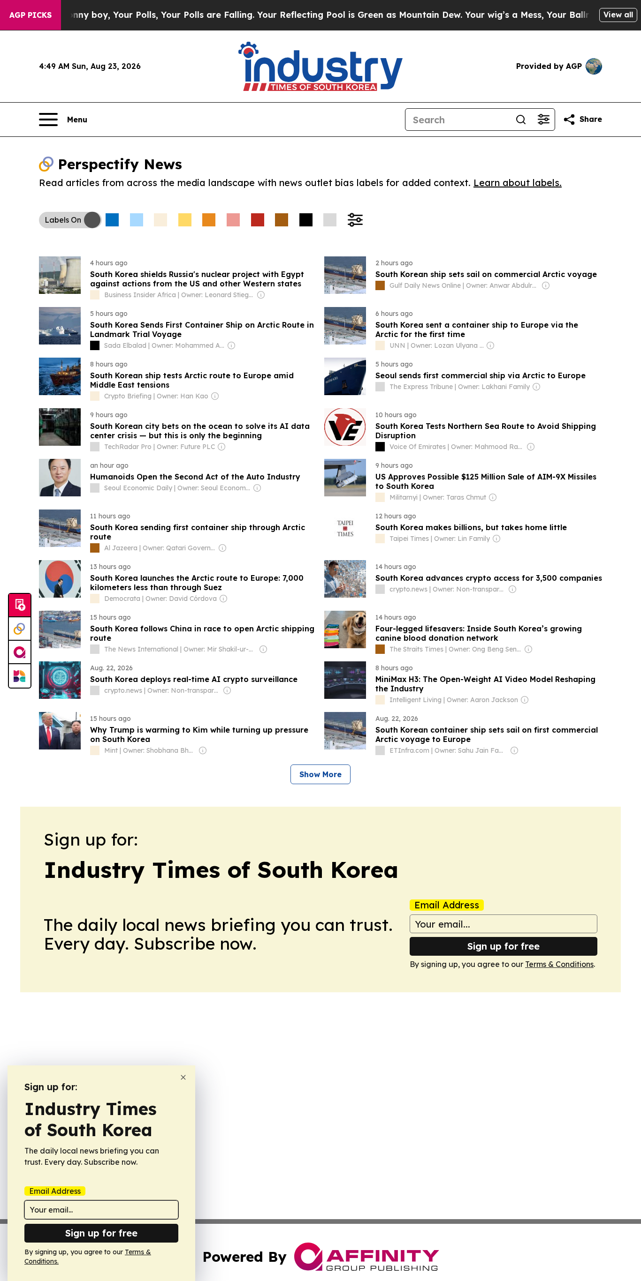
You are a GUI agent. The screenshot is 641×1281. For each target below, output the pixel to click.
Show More (320, 774)
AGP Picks (30, 15)
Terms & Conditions (559, 964)
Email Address (446, 905)
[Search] (521, 119)
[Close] (183, 1077)
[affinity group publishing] (20, 652)
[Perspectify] (20, 629)
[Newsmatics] (20, 676)
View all (618, 14)
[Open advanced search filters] (543, 119)
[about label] (94, 295)
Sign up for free (503, 946)
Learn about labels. (517, 182)
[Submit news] (20, 605)
